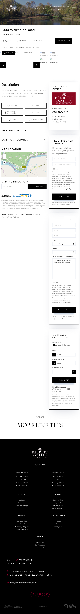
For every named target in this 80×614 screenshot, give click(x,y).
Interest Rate (58, 368)
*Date (54, 240)
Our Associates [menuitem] (40, 545)
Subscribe (64, 197)
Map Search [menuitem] (22, 500)
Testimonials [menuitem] (40, 548)
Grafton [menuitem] (58, 521)
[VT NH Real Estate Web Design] (70, 606)
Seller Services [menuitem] (22, 521)
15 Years (67, 345)
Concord (29, 214)
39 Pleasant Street (27, 571)
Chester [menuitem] (58, 524)
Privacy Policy (67, 189)
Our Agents (63, 125)
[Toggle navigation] (74, 9)
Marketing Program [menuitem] (22, 527)
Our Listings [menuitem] (22, 503)
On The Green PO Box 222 (30, 575)
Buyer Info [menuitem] (58, 503)
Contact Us (55, 125)
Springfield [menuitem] (58, 527)
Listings (11, 214)
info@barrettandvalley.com (23, 583)
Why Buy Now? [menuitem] (58, 506)
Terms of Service (69, 318)
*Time (54, 248)
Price (54, 351)
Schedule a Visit (69, 218)
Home (3, 214)
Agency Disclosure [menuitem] (58, 508)
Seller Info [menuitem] (22, 524)
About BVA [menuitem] (40, 542)
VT (17, 214)
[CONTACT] (63, 41)
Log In (35, 9)
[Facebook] (33, 594)
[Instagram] (47, 594)
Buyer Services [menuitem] (58, 500)
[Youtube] (40, 594)
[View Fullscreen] (4, 162)
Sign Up (44, 9)
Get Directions (37, 186)
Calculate (64, 380)
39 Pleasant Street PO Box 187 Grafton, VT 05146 (22, 479)
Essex (22, 214)
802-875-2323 (64, 7)
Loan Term (57, 342)
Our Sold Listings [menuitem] (22, 506)
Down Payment (58, 359)
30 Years (58, 345)
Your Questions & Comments (62, 256)
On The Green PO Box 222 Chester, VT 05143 (58, 479)
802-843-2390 (64, 10)
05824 (37, 214)
